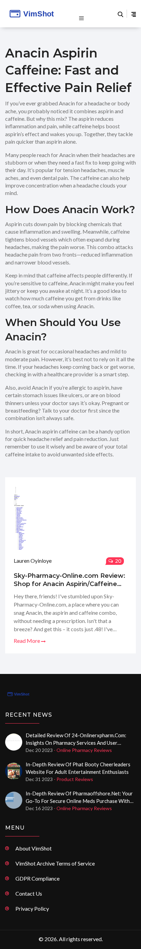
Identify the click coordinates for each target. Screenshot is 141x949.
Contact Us (28, 893)
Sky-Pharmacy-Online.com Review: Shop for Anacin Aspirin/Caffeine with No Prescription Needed (69, 580)
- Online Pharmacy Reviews (83, 750)
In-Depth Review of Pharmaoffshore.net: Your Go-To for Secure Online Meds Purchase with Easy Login (79, 797)
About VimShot (33, 848)
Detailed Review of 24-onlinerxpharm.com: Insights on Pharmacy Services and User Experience (76, 739)
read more (27, 640)
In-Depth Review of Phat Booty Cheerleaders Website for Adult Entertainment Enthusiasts (78, 768)
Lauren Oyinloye (33, 560)
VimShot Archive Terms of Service (55, 863)
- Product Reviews (73, 779)
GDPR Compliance (37, 878)
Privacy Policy (32, 908)
